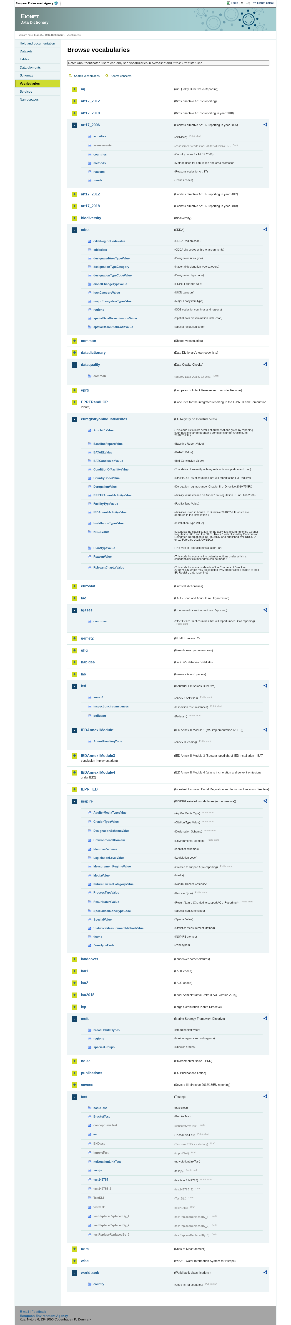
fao (83, 598)
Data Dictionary (54, 35)
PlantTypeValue (104, 548)
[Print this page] (242, 3)
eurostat (88, 586)
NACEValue (101, 532)
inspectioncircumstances (111, 706)
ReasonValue (102, 556)
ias (83, 674)
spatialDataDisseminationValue (115, 318)
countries (100, 154)
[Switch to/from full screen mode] (248, 3)
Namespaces (29, 99)
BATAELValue (102, 452)
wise (85, 1261)
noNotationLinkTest (107, 1161)
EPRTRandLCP (94, 402)
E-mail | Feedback (33, 1311)
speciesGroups (104, 1047)
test (84, 1097)
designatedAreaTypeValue (111, 258)
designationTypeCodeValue (112, 275)
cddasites (100, 249)
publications (91, 1073)
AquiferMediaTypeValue (109, 812)
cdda (85, 230)
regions (98, 309)
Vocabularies (30, 83)
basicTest (100, 1108)
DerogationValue (105, 486)
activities (99, 136)
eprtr (85, 390)
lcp (83, 1007)
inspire (87, 801)
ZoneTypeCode (103, 945)
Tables (24, 59)
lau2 (84, 983)
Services (26, 91)
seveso (87, 1085)
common (88, 341)
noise (85, 1061)
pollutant (99, 715)
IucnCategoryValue (106, 292)
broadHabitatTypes (106, 1030)
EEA (38, 3)
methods (99, 163)
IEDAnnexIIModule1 (98, 730)
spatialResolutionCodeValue (113, 327)
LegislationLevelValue (108, 858)
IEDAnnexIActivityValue (109, 512)
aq (83, 89)
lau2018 (87, 995)
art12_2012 (90, 101)
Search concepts (121, 76)
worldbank (90, 1273)
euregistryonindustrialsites (104, 419)
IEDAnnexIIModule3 (98, 756)
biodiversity (91, 218)
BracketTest (101, 1116)
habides (88, 662)
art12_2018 (90, 113)
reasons (99, 171)
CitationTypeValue (106, 821)
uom (85, 1249)
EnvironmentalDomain (109, 840)
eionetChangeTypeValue (110, 284)
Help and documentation (37, 43)
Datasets (26, 51)
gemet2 (87, 638)
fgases (87, 610)
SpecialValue (102, 919)
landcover (89, 959)
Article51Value (103, 430)
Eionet (38, 35)
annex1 (98, 697)
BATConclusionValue (108, 461)
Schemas (26, 75)
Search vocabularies (87, 76)
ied (83, 686)
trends (97, 180)
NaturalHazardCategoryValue (113, 884)
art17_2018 (90, 206)
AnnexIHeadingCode (107, 741)
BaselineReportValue (108, 444)
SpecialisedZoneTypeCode (112, 911)
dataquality (90, 365)
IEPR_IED (89, 789)
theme (97, 936)
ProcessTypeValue (106, 892)
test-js (97, 1170)
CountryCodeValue (106, 478)
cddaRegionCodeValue (109, 241)
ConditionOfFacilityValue (110, 469)
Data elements (30, 67)
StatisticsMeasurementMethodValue (118, 928)
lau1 (84, 971)
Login (234, 3)
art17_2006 (90, 125)
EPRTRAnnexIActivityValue (112, 495)
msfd (85, 1019)
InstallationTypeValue (108, 523)
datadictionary (93, 353)
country (98, 1284)
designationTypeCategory (111, 266)
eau (95, 1134)
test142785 (100, 1179)
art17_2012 (90, 194)
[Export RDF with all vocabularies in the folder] (265, 125)
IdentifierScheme (105, 849)
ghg (84, 650)
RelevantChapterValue (108, 567)
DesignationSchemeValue (111, 830)
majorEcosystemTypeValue (112, 301)
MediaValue (101, 875)
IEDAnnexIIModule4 (98, 772)
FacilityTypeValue (105, 503)
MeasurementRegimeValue (112, 866)
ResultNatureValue (106, 902)
